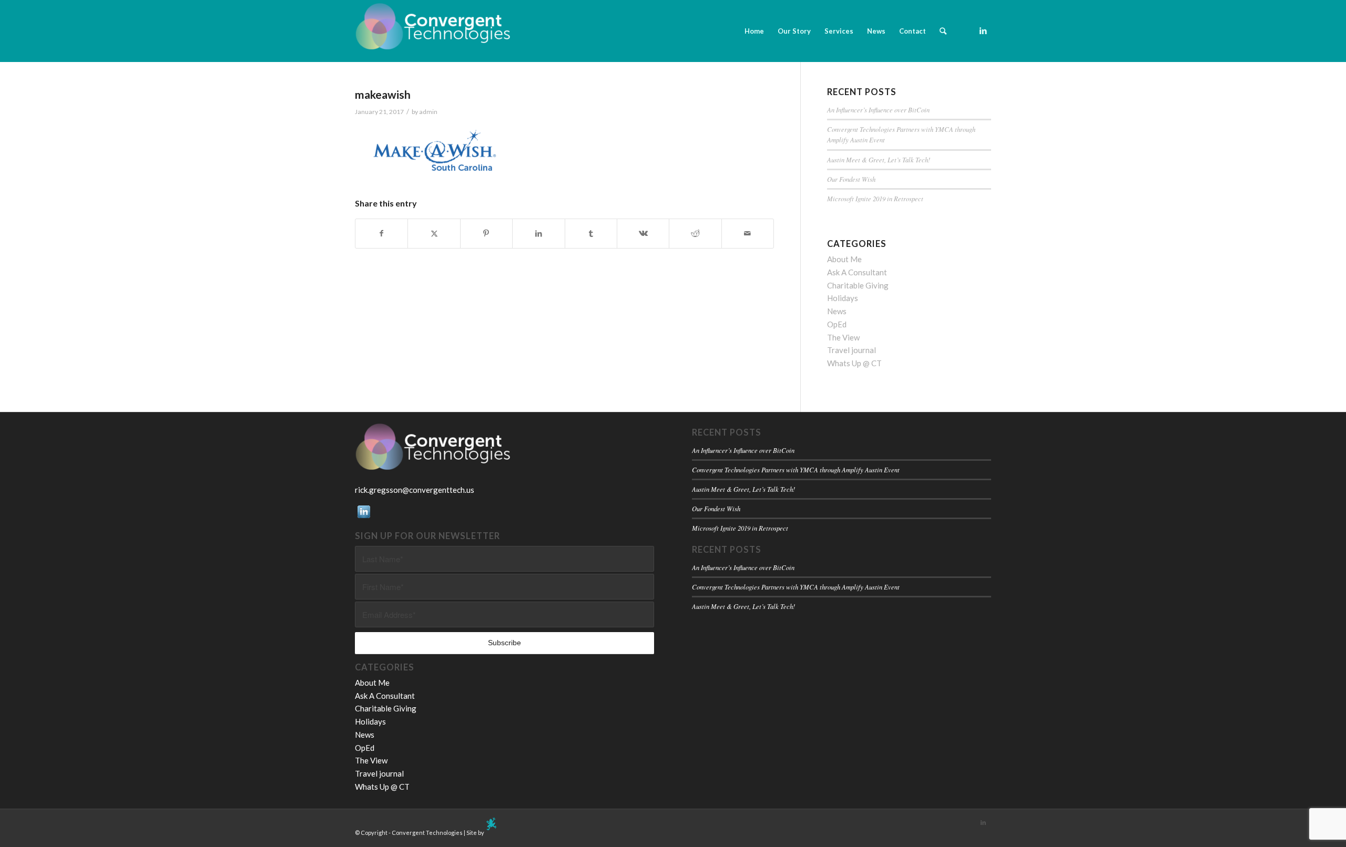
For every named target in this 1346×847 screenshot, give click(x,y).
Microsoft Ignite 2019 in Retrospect (875, 198)
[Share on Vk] (643, 233)
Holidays (842, 298)
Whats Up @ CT (854, 363)
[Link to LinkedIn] (983, 30)
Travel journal (851, 350)
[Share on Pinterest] (486, 233)
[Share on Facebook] (381, 233)
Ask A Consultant (857, 272)
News (837, 311)
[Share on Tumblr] (591, 233)
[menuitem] (754, 31)
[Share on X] (434, 233)
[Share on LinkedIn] (538, 233)
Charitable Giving (858, 285)
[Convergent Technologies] (434, 31)
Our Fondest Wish (851, 178)
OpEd (837, 324)
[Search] (943, 31)
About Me (844, 259)
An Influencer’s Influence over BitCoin (878, 109)
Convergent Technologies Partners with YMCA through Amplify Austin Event (796, 469)
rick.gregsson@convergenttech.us (414, 489)
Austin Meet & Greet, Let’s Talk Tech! (878, 159)
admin (428, 112)
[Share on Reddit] (695, 233)
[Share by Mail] (747, 233)
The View (843, 337)
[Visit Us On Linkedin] (363, 517)
